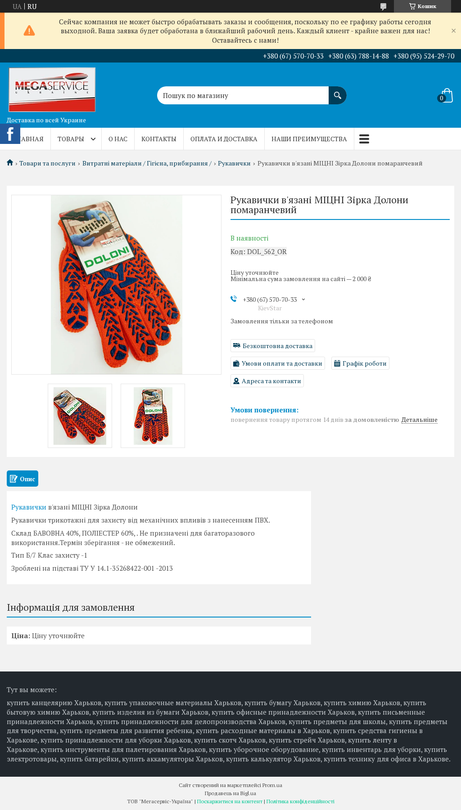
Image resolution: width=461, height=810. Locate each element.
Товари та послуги (47, 163)
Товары (71, 138)
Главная (29, 138)
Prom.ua (272, 785)
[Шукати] (338, 91)
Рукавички (234, 163)
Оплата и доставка (224, 138)
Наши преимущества (309, 138)
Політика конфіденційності (300, 801)
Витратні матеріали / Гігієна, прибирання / (147, 163)
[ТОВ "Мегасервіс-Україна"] (52, 87)
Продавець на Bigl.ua (230, 793)
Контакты (158, 138)
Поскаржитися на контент (229, 801)
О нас (117, 138)
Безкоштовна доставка (277, 345)
